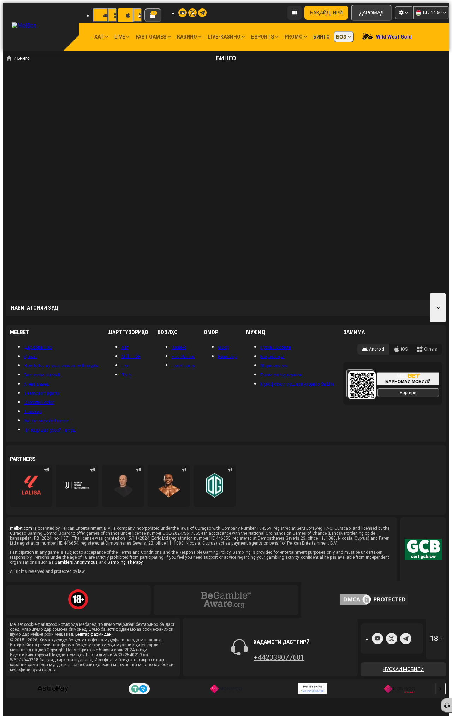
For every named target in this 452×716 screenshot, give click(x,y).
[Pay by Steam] (313, 688)
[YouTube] (377, 638)
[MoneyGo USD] (399, 688)
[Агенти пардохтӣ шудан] (294, 13)
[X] (391, 638)
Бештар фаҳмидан (93, 634)
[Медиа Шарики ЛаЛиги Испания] (31, 486)
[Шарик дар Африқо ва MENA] (77, 486)
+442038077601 (279, 657)
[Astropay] (52, 688)
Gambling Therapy (124, 562)
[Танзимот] (403, 12)
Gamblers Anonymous (76, 562)
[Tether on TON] (139, 688)
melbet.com (21, 528)
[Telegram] (405, 638)
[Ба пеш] (440, 688)
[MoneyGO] (226, 688)
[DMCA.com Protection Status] (374, 600)
